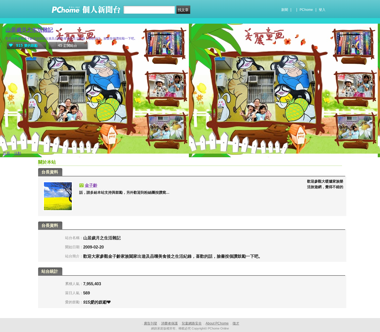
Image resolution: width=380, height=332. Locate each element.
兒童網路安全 (192, 323)
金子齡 (91, 185)
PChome (306, 10)
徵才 (236, 323)
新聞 (284, 10)
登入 (322, 10)
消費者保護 (169, 323)
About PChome (217, 323)
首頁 (6, 153)
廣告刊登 (150, 323)
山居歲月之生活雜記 (29, 30)
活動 (17, 153)
